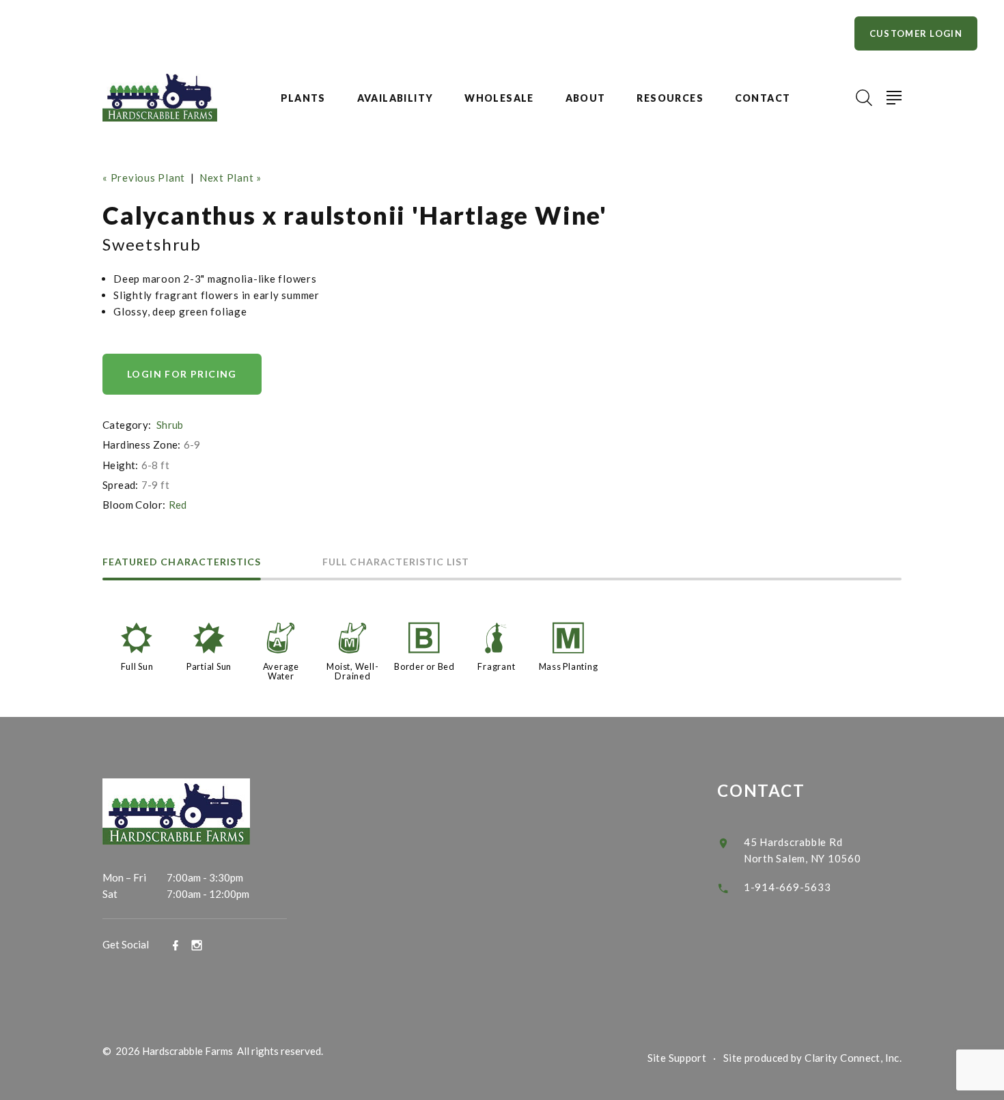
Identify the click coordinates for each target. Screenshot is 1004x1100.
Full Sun (137, 666)
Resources (670, 98)
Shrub (170, 425)
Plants (303, 98)
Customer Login (915, 33)
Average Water (281, 671)
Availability (395, 98)
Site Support (677, 1058)
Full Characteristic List (395, 562)
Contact (763, 98)
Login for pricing (182, 374)
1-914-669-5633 (787, 887)
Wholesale (499, 98)
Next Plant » (230, 177)
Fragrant (496, 666)
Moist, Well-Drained (352, 671)
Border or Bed (424, 666)
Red (178, 504)
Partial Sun (209, 666)
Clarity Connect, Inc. (853, 1058)
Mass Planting (568, 666)
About (586, 98)
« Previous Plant (143, 177)
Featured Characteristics (181, 562)
